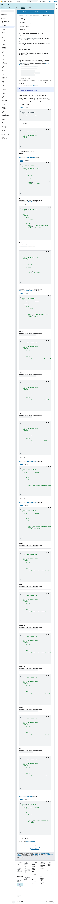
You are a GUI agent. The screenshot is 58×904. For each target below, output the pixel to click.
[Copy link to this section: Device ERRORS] (29, 838)
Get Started (3, 7)
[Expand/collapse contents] (25, 18)
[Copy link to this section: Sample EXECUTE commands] (35, 151)
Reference (23, 7)
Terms (18, 901)
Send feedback (46, 19)
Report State (34, 90)
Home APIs (26, 866)
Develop (15, 7)
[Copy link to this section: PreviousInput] (26, 331)
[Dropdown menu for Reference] (26, 7)
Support (30, 7)
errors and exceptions (30, 841)
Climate (33, 866)
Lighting (33, 864)
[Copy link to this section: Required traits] (28, 58)
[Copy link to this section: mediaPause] (25, 584)
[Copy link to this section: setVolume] (25, 792)
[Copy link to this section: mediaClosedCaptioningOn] (31, 499)
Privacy (21, 901)
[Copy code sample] (50, 110)
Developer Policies (42, 883)
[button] (7, 20)
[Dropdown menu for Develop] (18, 7)
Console (50, 1)
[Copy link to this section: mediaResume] (26, 666)
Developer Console (49, 865)
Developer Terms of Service (42, 879)
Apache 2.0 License (36, 854)
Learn (9, 7)
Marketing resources (42, 869)
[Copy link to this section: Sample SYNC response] (32, 104)
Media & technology (34, 872)
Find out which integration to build (19, 888)
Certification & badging (42, 866)
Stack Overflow (50, 870)
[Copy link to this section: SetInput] (23, 287)
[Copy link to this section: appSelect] (24, 242)
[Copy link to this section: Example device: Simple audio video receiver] (47, 95)
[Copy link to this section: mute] (22, 748)
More (18, 1)
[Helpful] (49, 16)
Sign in (55, 1)
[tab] (21, 107)
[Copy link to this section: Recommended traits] (31, 78)
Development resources (42, 872)
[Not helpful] (50, 16)
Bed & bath (34, 881)
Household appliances (34, 875)
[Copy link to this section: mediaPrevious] (26, 625)
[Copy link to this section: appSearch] (25, 198)
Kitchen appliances (34, 878)
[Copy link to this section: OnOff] (23, 413)
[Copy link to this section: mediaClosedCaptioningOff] (32, 458)
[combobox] (32, 1)
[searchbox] (7, 11)
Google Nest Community (49, 873)
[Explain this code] (47, 110)
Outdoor (33, 883)
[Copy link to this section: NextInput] (24, 372)
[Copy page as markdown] (24, 36)
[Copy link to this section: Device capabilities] (31, 49)
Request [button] (21, 107)
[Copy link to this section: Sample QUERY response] (33, 124)
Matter (18, 864)
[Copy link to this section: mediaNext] (25, 543)
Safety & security (33, 869)
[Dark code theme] (48, 110)
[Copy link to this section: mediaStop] (25, 707)
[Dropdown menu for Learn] (11, 7)
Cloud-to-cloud (6, 5)
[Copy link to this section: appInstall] (24, 153)
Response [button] (27, 107)
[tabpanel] (35, 115)
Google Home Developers (23, 15)
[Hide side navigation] (14, 902)
